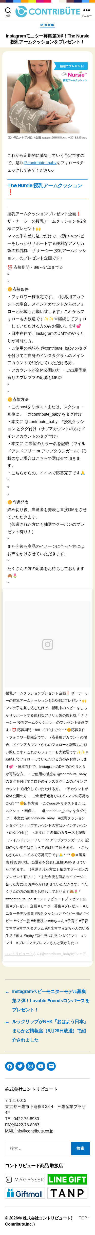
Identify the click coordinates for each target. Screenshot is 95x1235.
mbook (47, 25)
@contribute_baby (40, 163)
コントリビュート (19, 954)
